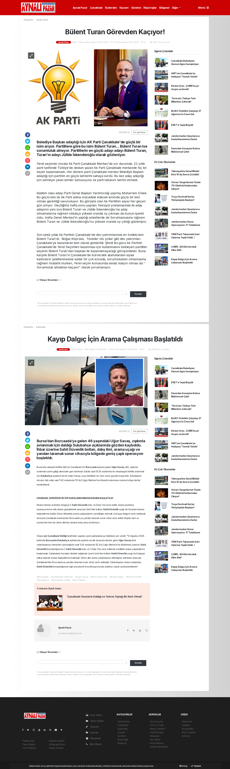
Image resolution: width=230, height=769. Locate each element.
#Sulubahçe (43, 580)
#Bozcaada (43, 576)
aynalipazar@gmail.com (70, 633)
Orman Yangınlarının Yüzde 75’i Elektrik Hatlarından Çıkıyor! (186, 185)
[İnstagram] (35, 729)
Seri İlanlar (155, 739)
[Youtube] (40, 729)
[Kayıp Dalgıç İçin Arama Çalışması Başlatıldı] (86, 390)
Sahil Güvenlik (80, 505)
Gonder (138, 294)
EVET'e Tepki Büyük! (182, 125)
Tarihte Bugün (157, 732)
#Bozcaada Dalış (98, 576)
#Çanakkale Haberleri (62, 576)
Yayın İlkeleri (29, 744)
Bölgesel (164, 7)
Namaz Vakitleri (157, 728)
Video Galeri (97, 721)
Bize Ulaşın (95, 744)
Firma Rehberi (157, 743)
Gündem (136, 7)
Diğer (175, 7)
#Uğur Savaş (81, 576)
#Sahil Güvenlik (133, 576)
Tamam (197, 766)
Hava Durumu (156, 721)
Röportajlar (150, 7)
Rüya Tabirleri (189, 732)
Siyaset (123, 7)
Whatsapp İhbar (57, 744)
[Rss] (51, 729)
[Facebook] (24, 729)
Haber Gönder (56, 748)
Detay (184, 766)
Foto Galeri (96, 715)
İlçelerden (111, 7)
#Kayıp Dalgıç (117, 576)
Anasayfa (28, 19)
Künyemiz (95, 738)
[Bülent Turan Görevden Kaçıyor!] (86, 87)
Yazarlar (94, 726)
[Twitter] (29, 729)
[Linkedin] (46, 729)
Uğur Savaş (118, 467)
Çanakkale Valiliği (57, 536)
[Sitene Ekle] (63, 729)
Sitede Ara (187, 721)
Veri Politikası (29, 748)
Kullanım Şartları (56, 740)
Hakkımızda (28, 740)
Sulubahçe (47, 475)
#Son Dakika (78, 580)
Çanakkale (96, 7)
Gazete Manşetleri (159, 746)
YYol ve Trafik (157, 725)
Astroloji (186, 736)
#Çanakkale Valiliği (60, 580)
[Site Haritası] (57, 729)
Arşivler (94, 732)
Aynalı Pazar (80, 7)
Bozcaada (91, 467)
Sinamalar (154, 736)
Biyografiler (187, 728)
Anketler (186, 725)
